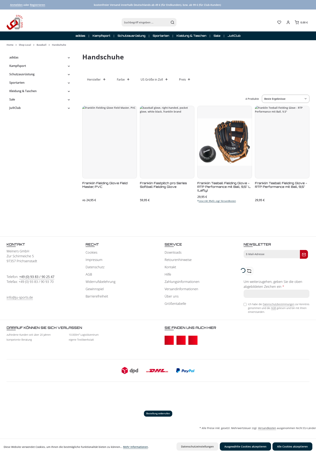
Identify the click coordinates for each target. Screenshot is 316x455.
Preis (182, 79)
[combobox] (145, 22)
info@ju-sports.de (20, 297)
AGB (89, 274)
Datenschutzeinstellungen (197, 446)
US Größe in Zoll (152, 79)
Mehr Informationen (135, 447)
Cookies (91, 252)
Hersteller (94, 79)
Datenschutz (95, 267)
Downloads (173, 252)
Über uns (171, 296)
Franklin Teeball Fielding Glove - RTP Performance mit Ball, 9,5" (281, 185)
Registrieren (37, 5)
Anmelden (16, 5)
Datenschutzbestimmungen (278, 304)
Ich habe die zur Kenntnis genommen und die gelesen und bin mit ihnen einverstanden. (278, 308)
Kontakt (170, 267)
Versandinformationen (181, 289)
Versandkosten (267, 428)
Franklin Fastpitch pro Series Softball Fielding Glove (163, 185)
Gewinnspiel (95, 289)
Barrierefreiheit (97, 296)
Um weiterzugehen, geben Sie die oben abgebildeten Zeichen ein (273, 284)
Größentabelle (175, 303)
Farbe (121, 79)
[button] (69, 57)
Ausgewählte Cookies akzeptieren (245, 446)
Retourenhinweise (178, 259)
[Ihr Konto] (288, 22)
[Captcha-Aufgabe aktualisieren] (249, 271)
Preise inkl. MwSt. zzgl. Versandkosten (216, 200)
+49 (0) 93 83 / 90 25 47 (36, 276)
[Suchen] (172, 22)
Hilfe (168, 274)
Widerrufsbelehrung (100, 281)
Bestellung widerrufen (158, 413)
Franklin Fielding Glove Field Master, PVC (105, 185)
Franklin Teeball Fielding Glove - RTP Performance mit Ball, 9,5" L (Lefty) (224, 186)
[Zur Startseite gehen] (15, 22)
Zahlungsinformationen (182, 281)
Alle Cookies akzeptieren (292, 446)
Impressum (94, 259)
